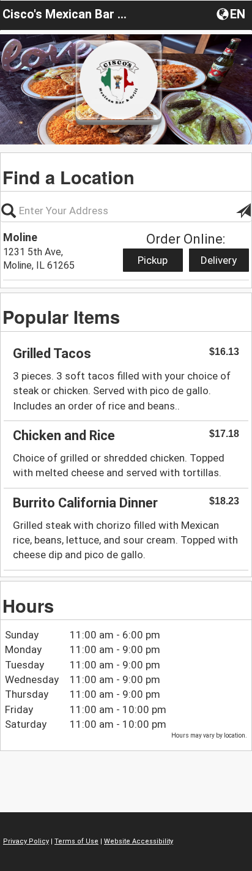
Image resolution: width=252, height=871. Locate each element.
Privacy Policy (26, 841)
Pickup (153, 260)
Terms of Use (76, 841)
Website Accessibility (138, 841)
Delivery (219, 260)
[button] (232, 13)
